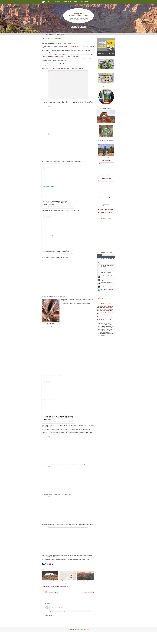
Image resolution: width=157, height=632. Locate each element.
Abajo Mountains (75, 54)
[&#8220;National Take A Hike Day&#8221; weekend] (85, 575)
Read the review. (104, 141)
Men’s (106, 157)
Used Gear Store (102, 213)
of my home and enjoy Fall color (69, 46)
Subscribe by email (67, 1)
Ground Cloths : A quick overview (106, 282)
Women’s (102, 157)
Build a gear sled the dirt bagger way (107, 286)
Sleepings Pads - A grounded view (107, 289)
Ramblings (49, 1)
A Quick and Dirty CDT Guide (106, 272)
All (111, 256)
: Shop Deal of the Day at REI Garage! (105, 209)
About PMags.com (84, 1)
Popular (99, 255)
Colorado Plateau (63, 586)
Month (108, 256)
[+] (67, 611)
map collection (55, 58)
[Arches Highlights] (67, 575)
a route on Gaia (66, 58)
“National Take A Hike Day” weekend (84, 580)
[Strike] (56, 611)
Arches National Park (55, 586)
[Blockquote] (61, 611)
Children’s (109, 157)
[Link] (64, 611)
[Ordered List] (57, 611)
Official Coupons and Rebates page (105, 212)
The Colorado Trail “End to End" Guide (107, 258)
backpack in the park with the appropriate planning (58, 68)
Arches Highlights (62, 580)
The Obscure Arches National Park (48, 580)
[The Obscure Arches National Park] (50, 575)
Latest (109, 255)
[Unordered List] (59, 611)
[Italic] (52, 611)
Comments (104, 255)
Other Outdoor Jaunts (50, 34)
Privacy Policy (86, 629)
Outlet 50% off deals (102, 210)
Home (43, 34)
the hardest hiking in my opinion (53, 56)
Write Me (76, 1)
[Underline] (54, 611)
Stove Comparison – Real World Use (107, 275)
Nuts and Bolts (57, 1)
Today (101, 256)
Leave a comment (58, 41)
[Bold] (51, 611)
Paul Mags (52, 41)
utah (67, 586)
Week (105, 256)
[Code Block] (63, 611)
